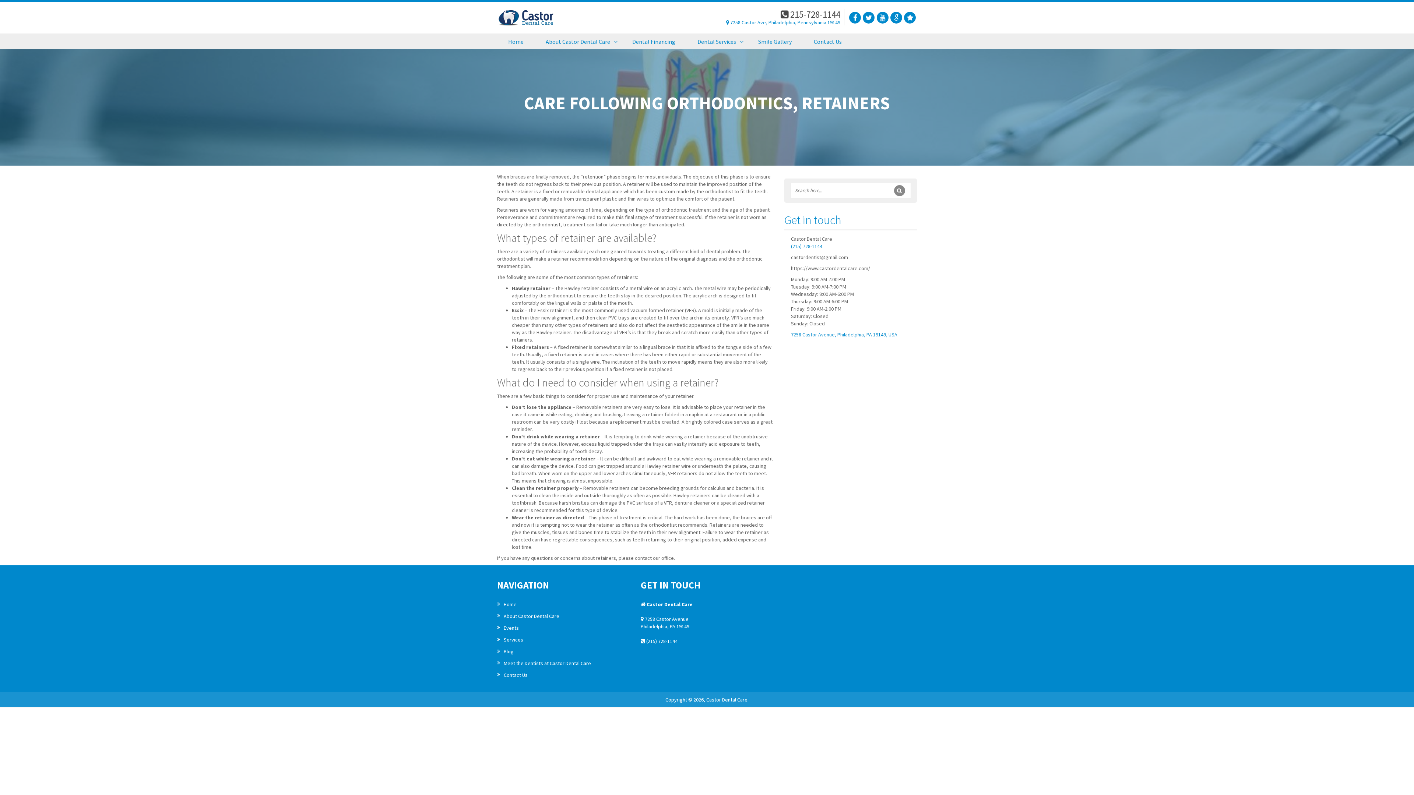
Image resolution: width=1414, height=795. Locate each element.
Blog (509, 651)
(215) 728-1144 (806, 246)
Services (513, 639)
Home (510, 604)
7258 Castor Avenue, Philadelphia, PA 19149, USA (844, 334)
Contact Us (516, 675)
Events (511, 628)
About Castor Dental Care (531, 616)
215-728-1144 (814, 14)
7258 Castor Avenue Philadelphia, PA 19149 (665, 623)
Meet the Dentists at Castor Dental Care (547, 663)
